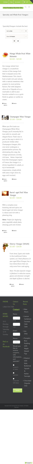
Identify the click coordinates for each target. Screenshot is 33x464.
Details (14, 103)
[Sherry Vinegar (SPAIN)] (5, 247)
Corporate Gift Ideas (16, 382)
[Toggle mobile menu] (29, 7)
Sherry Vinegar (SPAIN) (19, 244)
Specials (15, 375)
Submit (18, 390)
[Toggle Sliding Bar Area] (31, 1)
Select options (5, 104)
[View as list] (18, 41)
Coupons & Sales (15, 368)
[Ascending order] (26, 31)
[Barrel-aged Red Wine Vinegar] (5, 193)
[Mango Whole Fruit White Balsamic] (5, 55)
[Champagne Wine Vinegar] (5, 117)
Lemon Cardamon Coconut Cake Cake (26, 321)
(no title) (25, 332)
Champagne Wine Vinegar (20, 117)
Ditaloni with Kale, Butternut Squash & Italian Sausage (26, 367)
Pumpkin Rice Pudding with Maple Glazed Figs (26, 346)
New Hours (26, 310)
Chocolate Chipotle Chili (26, 383)
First (14, 321)
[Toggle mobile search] (25, 7)
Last (14, 327)
